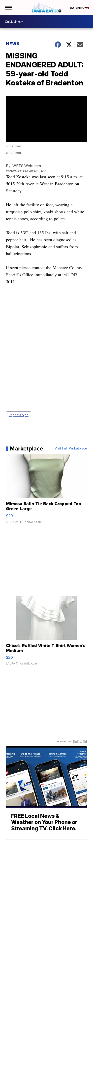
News (13, 43)
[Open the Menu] (8, 7)
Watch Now (78, 7)
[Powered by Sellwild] (80, 741)
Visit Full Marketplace (71, 448)
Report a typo (19, 415)
